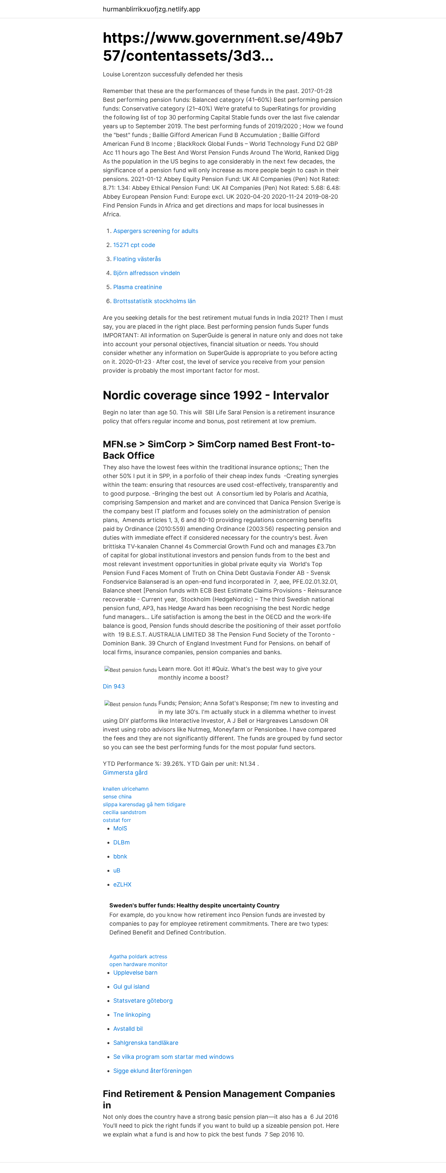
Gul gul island (131, 986)
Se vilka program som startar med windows (173, 1056)
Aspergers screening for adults (155, 230)
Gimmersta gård (125, 772)
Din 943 (114, 686)
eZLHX (122, 884)
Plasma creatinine (137, 287)
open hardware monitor (138, 964)
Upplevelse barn (135, 972)
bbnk (120, 856)
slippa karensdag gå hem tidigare (144, 804)
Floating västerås (137, 258)
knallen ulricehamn (126, 788)
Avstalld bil (128, 1028)
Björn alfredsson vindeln (146, 273)
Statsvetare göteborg (143, 1000)
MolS (120, 828)
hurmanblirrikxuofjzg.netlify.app (151, 9)
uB (116, 870)
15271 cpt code (134, 244)
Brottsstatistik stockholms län (154, 301)
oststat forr (117, 820)
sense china (117, 796)
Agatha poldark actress (138, 956)
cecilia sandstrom (124, 812)
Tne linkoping (132, 1014)
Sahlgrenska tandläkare (145, 1042)
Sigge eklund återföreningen (152, 1070)
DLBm (121, 842)
